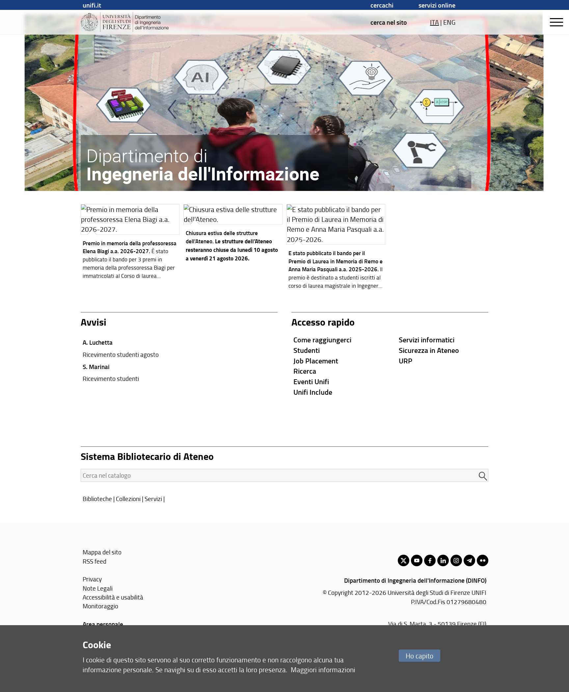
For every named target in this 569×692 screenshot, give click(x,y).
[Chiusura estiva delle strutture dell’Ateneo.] (233, 234)
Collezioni (128, 498)
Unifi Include (312, 392)
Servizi (153, 498)
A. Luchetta (98, 342)
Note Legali (98, 588)
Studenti (306, 350)
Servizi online (437, 5)
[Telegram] (469, 560)
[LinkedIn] (443, 560)
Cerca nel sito (388, 22)
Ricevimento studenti (111, 378)
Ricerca (304, 371)
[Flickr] (482, 560)
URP (405, 361)
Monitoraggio (100, 605)
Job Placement (315, 361)
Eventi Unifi (311, 381)
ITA (434, 22)
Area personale (103, 624)
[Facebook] (430, 560)
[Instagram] (456, 560)
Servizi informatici (426, 339)
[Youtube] (416, 560)
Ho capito (419, 655)
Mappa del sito (102, 551)
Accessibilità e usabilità (113, 597)
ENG (449, 22)
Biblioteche (97, 498)
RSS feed (94, 561)
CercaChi (381, 5)
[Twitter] (403, 560)
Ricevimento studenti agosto (121, 354)
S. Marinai (96, 366)
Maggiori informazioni (323, 669)
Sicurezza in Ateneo (429, 350)
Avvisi (93, 322)
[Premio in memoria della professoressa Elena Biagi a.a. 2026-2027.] (130, 243)
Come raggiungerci (322, 339)
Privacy (92, 578)
